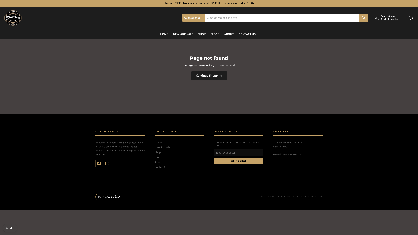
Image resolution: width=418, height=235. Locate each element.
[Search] (363, 18)
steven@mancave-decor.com (287, 154)
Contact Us (247, 34)
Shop (202, 34)
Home (164, 34)
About (229, 34)
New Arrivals (183, 34)
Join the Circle (238, 161)
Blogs (214, 34)
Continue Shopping (209, 76)
